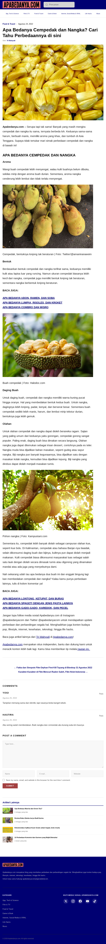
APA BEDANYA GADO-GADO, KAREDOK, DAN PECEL (35, 607)
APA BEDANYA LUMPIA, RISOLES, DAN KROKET (32, 302)
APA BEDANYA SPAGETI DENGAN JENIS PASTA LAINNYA (38, 603)
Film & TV (27, 13)
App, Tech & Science (12, 13)
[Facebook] (80, 901)
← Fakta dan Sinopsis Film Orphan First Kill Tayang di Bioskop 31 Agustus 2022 (53, 668)
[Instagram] (73, 901)
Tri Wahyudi (11, 41)
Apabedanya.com (63, 636)
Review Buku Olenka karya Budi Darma (29, 818)
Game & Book (52, 13)
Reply (101, 694)
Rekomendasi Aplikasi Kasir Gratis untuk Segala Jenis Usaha (37, 828)
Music (98, 13)
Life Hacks (88, 13)
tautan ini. (83, 649)
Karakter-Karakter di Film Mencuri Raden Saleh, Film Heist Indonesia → (53, 672)
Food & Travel (38, 13)
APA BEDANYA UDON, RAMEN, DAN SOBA (29, 298)
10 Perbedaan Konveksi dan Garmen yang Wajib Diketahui (35, 837)
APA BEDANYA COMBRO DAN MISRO (25, 307)
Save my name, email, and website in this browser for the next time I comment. (38, 780)
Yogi (6, 692)
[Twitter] (65, 901)
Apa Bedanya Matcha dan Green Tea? (28, 809)
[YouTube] (87, 901)
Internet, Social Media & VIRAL (70, 13)
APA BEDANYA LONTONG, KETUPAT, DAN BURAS (33, 598)
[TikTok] (94, 901)
